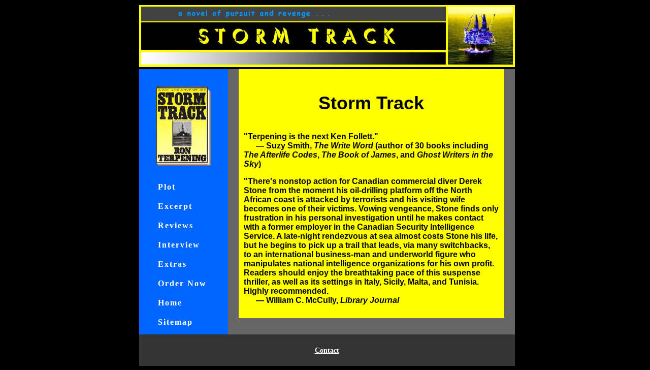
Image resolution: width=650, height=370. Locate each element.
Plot (167, 186)
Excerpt (175, 206)
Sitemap (175, 322)
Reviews (175, 225)
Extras (172, 264)
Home (170, 302)
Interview (179, 244)
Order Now (182, 283)
